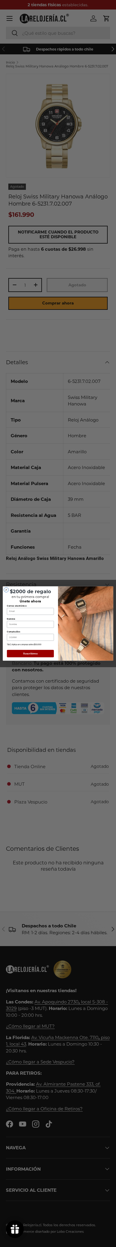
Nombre (11, 619)
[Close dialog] (6, 589)
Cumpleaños (13, 632)
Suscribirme (30, 653)
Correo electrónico (16, 605)
